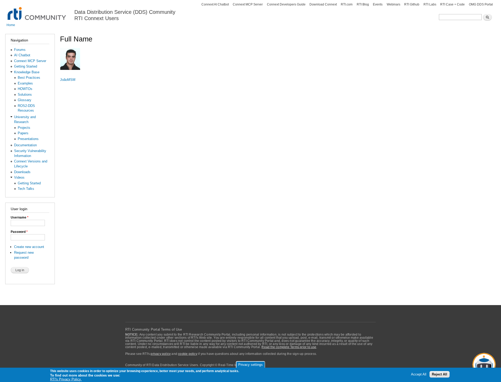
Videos (19, 177)
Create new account (29, 247)
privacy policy (161, 353)
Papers (23, 133)
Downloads (22, 172)
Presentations (28, 139)
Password (19, 232)
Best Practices (29, 78)
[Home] (37, 10)
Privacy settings (250, 365)
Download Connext (323, 4)
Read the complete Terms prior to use (288, 347)
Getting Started (25, 66)
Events (378, 4)
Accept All (418, 375)
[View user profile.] (70, 72)
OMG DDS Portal (481, 4)
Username (19, 217)
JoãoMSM (67, 80)
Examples (25, 83)
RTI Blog (363, 4)
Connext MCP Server (248, 4)
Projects (24, 128)
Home (11, 25)
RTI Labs (430, 4)
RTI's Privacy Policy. (66, 379)
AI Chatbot (22, 55)
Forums (20, 50)
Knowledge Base (26, 72)
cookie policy (187, 353)
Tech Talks (26, 189)
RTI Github (411, 4)
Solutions (25, 94)
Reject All (439, 375)
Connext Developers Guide (286, 4)
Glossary (24, 100)
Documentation (25, 145)
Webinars (393, 4)
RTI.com (347, 4)
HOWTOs (25, 89)
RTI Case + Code (452, 4)
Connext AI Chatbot (215, 4)
